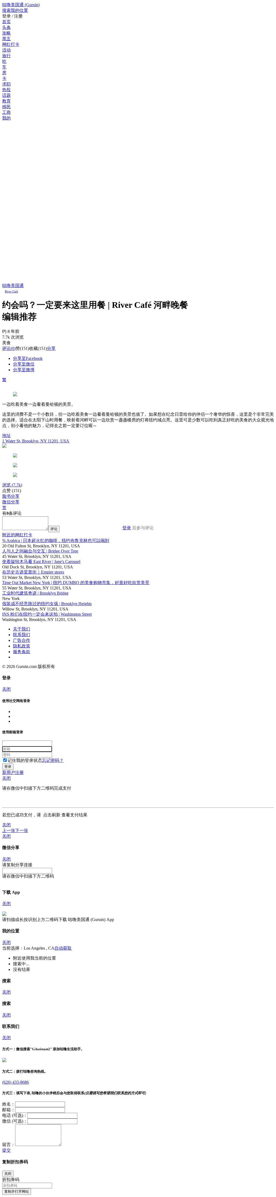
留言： (8, 1144)
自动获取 (63, 948)
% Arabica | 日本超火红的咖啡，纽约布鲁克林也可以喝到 (55, 540)
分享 (51, 348)
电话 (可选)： (14, 1115)
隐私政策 (21, 646)
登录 (126, 528)
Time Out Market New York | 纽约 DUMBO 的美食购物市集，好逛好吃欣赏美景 (75, 582)
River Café (11, 291)
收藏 (33, 348)
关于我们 (21, 629)
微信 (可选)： (14, 1121)
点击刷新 (51, 815)
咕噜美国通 (13, 285)
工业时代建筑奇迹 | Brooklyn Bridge (35, 593)
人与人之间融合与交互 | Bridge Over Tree (40, 551)
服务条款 (21, 651)
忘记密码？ (53, 760)
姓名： (8, 1104)
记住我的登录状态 (25, 760)
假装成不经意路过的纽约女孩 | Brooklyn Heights (47, 603)
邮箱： (8, 1109)
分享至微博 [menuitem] (23, 369)
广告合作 (21, 640)
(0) (9, 348)
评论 (6, 348)
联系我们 (21, 634)
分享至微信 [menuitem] (23, 364)
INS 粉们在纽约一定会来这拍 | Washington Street (47, 614)
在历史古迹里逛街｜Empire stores (33, 572)
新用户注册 (13, 772)
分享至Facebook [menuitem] (28, 358)
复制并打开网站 (16, 1191)
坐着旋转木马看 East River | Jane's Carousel (41, 561)
